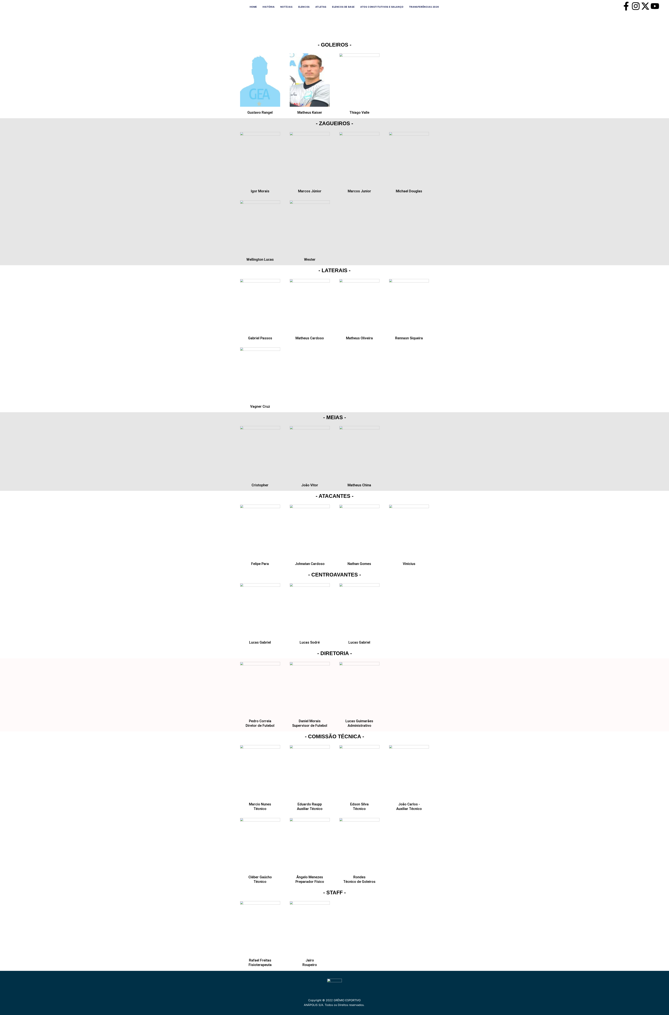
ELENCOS (304, 6)
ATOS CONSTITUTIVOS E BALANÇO (381, 6)
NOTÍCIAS (286, 6)
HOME (253, 6)
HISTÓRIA (269, 6)
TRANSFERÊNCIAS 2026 (424, 6)
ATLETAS (320, 6)
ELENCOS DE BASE (343, 6)
